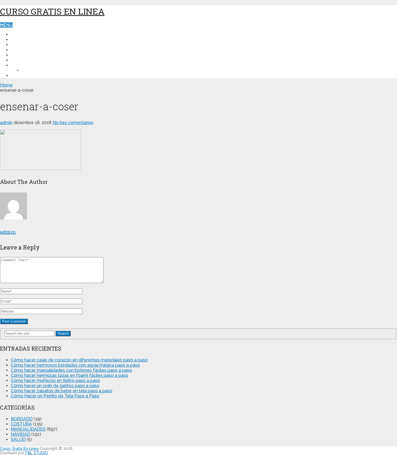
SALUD (18, 55)
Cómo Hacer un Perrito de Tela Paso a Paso (55, 395)
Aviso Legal (25, 75)
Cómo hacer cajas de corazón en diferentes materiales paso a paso (79, 360)
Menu (6, 25)
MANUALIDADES (28, 44)
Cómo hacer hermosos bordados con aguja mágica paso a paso (75, 365)
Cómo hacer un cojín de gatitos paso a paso (55, 385)
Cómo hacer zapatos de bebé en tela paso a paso (61, 390)
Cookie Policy (38, 70)
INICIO (17, 34)
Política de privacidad (38, 65)
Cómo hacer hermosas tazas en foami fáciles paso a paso (69, 375)
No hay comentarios (73, 122)
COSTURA (21, 39)
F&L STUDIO (36, 453)
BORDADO (22, 60)
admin (6, 122)
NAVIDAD (20, 49)
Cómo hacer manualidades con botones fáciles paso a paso (71, 370)
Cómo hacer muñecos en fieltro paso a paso (55, 380)
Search (63, 333)
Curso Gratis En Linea (52, 11)
